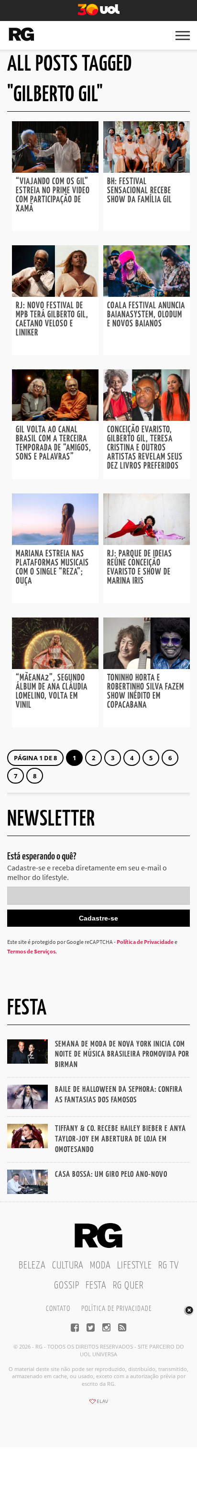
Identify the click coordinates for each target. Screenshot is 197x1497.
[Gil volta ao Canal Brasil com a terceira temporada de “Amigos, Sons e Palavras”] (55, 418)
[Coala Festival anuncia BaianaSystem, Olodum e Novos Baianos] (146, 294)
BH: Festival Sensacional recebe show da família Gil (139, 191)
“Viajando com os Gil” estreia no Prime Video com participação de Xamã (53, 195)
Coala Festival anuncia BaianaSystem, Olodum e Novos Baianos (146, 315)
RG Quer (128, 1285)
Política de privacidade (116, 1308)
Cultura (68, 1265)
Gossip (66, 1285)
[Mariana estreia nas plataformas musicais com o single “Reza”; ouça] (55, 542)
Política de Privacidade (145, 941)
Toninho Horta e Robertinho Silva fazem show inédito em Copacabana (145, 692)
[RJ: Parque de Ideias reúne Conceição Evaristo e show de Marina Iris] (146, 542)
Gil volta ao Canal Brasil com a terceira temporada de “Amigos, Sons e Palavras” (53, 443)
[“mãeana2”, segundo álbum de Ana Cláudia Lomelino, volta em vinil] (55, 666)
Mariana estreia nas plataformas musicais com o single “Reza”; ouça (52, 568)
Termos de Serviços (31, 951)
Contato (58, 1308)
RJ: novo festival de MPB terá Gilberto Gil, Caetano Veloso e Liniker (52, 319)
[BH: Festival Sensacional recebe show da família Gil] (146, 170)
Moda (100, 1265)
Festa (96, 1285)
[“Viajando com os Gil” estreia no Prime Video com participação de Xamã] (55, 170)
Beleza (32, 1265)
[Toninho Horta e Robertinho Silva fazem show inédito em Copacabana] (146, 666)
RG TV (168, 1265)
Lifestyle (134, 1265)
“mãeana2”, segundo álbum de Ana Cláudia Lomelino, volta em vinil (52, 692)
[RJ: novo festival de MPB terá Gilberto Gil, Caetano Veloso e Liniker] (55, 294)
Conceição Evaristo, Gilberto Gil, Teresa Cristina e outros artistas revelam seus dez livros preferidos (145, 448)
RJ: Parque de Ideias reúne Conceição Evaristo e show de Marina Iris (139, 568)
